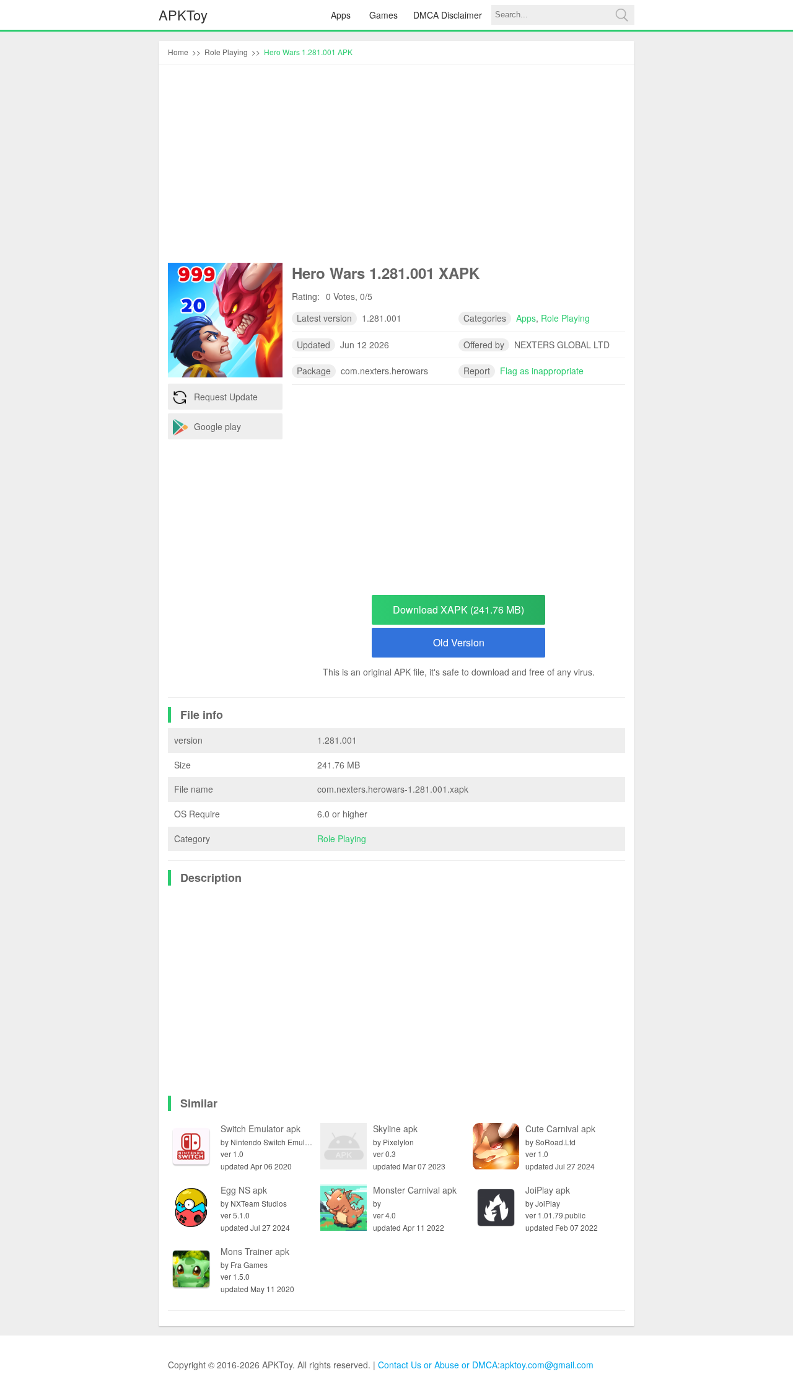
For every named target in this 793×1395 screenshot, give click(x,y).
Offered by (483, 344)
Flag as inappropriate (542, 370)
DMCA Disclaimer (447, 15)
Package (314, 370)
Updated (313, 344)
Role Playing (341, 838)
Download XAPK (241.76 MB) (458, 609)
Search (621, 15)
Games (383, 15)
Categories (484, 318)
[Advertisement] (396, 166)
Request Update (226, 396)
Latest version (324, 318)
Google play (217, 426)
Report (476, 370)
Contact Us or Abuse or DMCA (437, 1364)
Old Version (458, 642)
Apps (341, 15)
